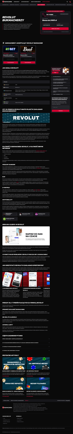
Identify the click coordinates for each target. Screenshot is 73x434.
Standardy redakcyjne (6, 421)
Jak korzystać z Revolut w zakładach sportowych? (60, 88)
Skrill (34, 189)
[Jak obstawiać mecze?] (38, 363)
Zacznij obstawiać (10, 62)
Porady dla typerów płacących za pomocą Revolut (61, 91)
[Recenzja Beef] (28, 49)
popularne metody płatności (41, 150)
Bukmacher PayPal (33, 4)
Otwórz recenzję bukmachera (48, 31)
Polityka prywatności (20, 421)
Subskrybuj (61, 110)
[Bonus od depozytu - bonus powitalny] (14, 384)
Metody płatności (46, 1)
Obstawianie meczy (25, 1)
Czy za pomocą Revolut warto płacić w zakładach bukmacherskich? (60, 79)
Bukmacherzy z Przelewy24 (14, 4)
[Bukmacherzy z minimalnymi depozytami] (14, 363)
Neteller (38, 189)
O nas (4, 418)
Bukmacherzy (16, 1)
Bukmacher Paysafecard (24, 4)
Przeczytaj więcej (5, 396)
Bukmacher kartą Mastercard (60, 4)
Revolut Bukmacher (41, 4)
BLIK (17, 182)
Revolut (26, 400)
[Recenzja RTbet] (10, 49)
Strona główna (6, 400)
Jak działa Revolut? (57, 76)
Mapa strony (5, 423)
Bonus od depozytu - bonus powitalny (13, 391)
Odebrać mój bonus (55, 28)
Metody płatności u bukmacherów (36, 391)
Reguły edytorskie (20, 418)
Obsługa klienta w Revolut (58, 85)
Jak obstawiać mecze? (33, 371)
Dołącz (55, 72)
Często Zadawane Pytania (58, 94)
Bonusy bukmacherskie (36, 1)
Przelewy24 (39, 168)
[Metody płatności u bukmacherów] (38, 384)
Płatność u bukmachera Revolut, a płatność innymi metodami (59, 82)
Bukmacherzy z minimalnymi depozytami (13, 371)
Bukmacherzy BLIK (5, 4)
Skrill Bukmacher (70, 4)
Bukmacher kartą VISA (50, 4)
